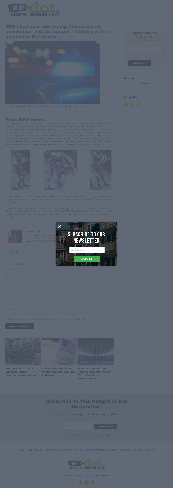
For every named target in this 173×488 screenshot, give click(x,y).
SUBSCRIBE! (87, 258)
